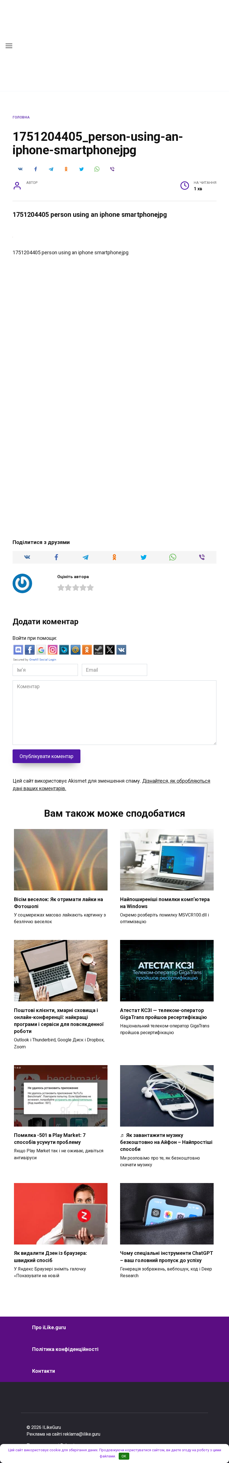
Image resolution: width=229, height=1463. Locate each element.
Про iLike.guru (49, 1327)
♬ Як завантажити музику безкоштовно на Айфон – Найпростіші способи (166, 1142)
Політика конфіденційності (65, 1349)
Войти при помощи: (35, 638)
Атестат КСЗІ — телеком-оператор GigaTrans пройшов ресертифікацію (163, 1013)
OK (123, 1456)
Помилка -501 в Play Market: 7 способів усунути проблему (49, 1138)
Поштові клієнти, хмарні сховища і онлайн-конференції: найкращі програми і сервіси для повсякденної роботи (59, 1020)
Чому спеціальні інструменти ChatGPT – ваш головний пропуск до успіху (166, 1256)
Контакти (43, 1371)
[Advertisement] (129, 45)
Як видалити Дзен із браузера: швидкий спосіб (50, 1256)
